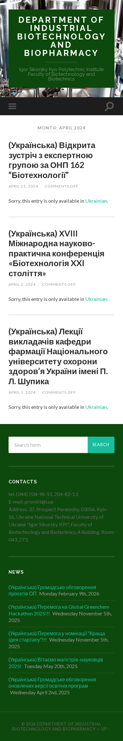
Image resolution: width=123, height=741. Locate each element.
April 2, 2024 (22, 284)
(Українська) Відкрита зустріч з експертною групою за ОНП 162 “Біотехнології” (52, 160)
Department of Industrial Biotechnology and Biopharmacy (61, 36)
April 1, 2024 (22, 392)
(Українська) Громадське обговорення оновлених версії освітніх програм (52, 682)
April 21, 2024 (23, 186)
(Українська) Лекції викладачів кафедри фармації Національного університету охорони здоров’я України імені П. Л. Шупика (58, 356)
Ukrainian (96, 201)
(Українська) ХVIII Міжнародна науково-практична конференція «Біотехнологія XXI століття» (56, 253)
